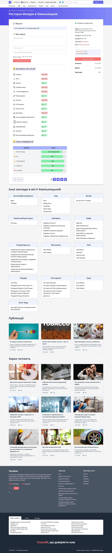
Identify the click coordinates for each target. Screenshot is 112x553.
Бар (24, 6)
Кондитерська (32, 6)
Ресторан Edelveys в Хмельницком (54, 285)
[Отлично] (31, 56)
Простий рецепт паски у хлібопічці (87, 342)
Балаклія (85, 484)
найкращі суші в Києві (77, 522)
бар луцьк (13, 530)
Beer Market (47, 250)
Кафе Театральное (82, 226)
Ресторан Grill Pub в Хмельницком (54, 288)
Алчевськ (86, 479)
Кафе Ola (79, 223)
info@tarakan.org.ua (97, 550)
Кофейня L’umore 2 (49, 223)
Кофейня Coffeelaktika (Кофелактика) (55, 236)
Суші (46, 6)
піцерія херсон (45, 532)
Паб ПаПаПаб (80, 258)
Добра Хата (47, 203)
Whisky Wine (47, 211)
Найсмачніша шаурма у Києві (67, 488)
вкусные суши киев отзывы (48, 529)
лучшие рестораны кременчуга (49, 530)
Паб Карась (80, 250)
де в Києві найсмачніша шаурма (50, 522)
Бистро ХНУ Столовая (83, 200)
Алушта (85, 476)
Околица (14, 223)
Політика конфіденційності (66, 484)
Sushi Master (80, 283)
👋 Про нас (16, 2)
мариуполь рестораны (77, 525)
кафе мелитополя (46, 527)
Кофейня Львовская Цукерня (53, 231)
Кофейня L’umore (49, 233)
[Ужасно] (23, 56)
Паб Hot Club (80, 255)
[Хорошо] (29, 56)
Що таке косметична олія (51, 447)
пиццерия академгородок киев (19, 529)
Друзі (12, 200)
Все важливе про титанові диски (86, 447)
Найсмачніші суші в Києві (66, 491)
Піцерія (41, 6)
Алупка (85, 474)
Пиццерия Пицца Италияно (20, 296)
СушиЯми (46, 206)
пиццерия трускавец (16, 532)
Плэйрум (14, 203)
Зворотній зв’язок (63, 479)
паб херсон (13, 525)
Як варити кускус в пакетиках (21, 342)
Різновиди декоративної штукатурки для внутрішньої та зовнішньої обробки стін (23, 449)
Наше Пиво (47, 209)
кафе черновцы (75, 530)
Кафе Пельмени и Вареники (85, 238)
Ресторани (12, 6)
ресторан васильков (77, 532)
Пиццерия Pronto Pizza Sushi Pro (21, 285)
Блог (59, 474)
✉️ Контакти (40, 2)
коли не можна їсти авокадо (79, 524)
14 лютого (44, 524)
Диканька (46, 296)
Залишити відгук (88, 59)
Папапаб (79, 252)
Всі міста (61, 486)
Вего (44, 200)
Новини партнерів (50, 2)
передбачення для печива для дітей (20, 522)
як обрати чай (14, 524)
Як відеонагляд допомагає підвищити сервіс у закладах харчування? (66, 503)
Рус (11, 488)
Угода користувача (64, 481)
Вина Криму (47, 252)
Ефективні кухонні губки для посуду (23, 382)
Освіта (53, 6)
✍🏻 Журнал (32, 2)
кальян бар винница (77, 527)
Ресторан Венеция (49, 283)
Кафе (19, 6)
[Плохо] (25, 56)
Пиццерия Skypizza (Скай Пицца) (21, 288)
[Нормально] (27, 56)
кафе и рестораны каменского (79, 529)
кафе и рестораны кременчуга (18, 527)
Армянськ (86, 481)
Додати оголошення (64, 476)
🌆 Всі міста (24, 2)
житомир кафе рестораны (48, 525)
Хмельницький (84, 45)
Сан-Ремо (14, 283)
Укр (16, 488)
